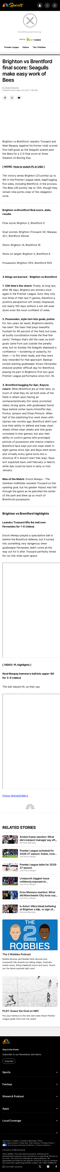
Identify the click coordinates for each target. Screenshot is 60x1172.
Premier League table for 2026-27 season (38, 866)
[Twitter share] (12, 97)
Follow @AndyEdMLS (15, 795)
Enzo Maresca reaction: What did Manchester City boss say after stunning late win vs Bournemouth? (38, 894)
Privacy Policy (47, 1143)
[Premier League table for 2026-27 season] (10, 867)
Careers (15, 1141)
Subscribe (8, 1061)
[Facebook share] (5, 97)
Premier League (11, 47)
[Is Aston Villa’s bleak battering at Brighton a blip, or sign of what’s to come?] (10, 909)
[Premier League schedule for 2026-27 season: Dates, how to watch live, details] (10, 853)
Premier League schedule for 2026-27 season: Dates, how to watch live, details (37, 852)
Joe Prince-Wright (28, 856)
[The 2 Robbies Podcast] (29, 934)
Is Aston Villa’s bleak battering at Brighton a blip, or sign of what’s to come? (38, 908)
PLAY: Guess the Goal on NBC (20, 1010)
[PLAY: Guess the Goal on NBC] (29, 991)
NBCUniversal (19, 1150)
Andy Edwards (12, 88)
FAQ (39, 1141)
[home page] (12, 5)
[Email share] (18, 97)
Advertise (6, 1141)
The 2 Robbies (39, 47)
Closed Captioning (28, 1141)
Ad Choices (35, 1143)
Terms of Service (43, 1145)
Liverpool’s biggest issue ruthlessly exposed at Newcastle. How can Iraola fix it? (37, 880)
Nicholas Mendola (28, 843)
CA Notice (30, 1145)
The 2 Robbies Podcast (16, 954)
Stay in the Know (10, 1049)
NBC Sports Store (10, 1143)
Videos (25, 47)
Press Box (24, 1143)
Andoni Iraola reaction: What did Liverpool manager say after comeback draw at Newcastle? (38, 838)
